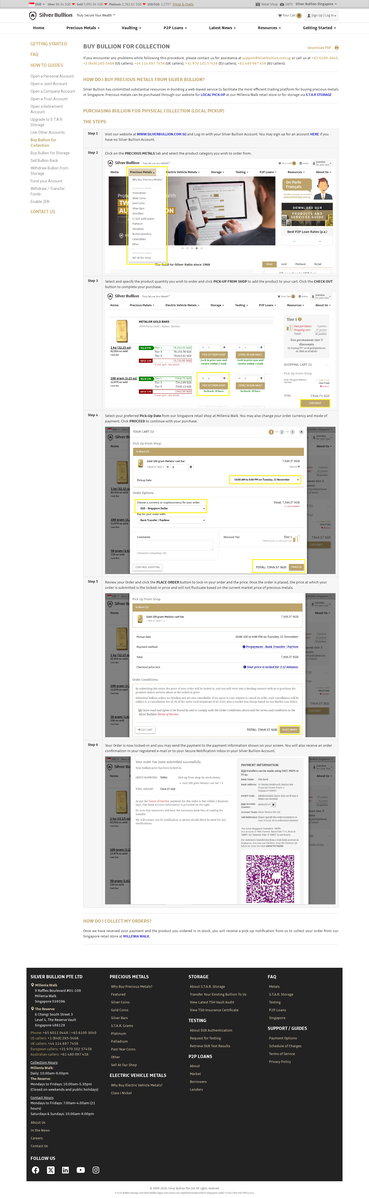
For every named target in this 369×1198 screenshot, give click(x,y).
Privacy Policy (280, 1062)
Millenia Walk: (42, 1068)
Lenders (196, 1090)
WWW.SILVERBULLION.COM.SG (161, 134)
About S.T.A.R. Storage (207, 987)
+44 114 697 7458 (149, 63)
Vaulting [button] (130, 28)
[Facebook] (35, 1172)
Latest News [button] (221, 28)
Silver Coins (120, 1002)
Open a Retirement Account (47, 109)
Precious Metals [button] (81, 28)
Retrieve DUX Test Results (210, 1046)
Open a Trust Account (49, 99)
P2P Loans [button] (174, 28)
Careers (37, 1138)
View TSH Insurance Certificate (214, 1010)
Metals (274, 987)
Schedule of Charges (285, 1046)
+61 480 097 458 (252, 63)
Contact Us (43, 211)
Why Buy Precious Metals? (131, 987)
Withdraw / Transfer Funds (48, 191)
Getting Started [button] (318, 28)
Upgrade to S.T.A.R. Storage (47, 122)
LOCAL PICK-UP (213, 95)
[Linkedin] (65, 1172)
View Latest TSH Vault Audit (212, 1002)
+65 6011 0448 (55, 1033)
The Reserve (44, 1009)
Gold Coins (119, 1010)
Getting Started (49, 44)
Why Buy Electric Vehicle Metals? (137, 1085)
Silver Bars (119, 1018)
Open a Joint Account (49, 84)
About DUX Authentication (211, 1030)
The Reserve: (41, 1079)
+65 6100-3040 (325, 58)
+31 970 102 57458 (201, 63)
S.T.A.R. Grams (122, 1026)
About (195, 1066)
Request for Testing (205, 1038)
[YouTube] (80, 1172)
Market (195, 1074)
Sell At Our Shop (124, 1065)
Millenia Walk (45, 985)
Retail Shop (269, 4)
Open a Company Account (53, 91)
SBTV (289, 4)
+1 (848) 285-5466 (98, 63)
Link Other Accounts (48, 132)
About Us (38, 1122)
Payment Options (283, 1038)
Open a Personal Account (52, 76)
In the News (40, 1130)
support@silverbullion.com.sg (266, 58)
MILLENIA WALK (136, 936)
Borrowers (198, 1082)
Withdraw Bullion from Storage (49, 171)
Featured (118, 994)
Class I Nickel (121, 1093)
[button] (321, 16)
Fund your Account (46, 181)
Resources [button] (268, 28)
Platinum (118, 1034)
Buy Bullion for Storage (50, 153)
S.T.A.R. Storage (281, 994)
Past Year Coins (123, 1049)
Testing (275, 1002)
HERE (314, 134)
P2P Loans (277, 1010)
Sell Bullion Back (44, 160)
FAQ (34, 54)
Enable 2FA (40, 201)
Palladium (119, 1041)
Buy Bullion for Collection (43, 143)
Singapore (277, 1018)
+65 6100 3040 (83, 1033)
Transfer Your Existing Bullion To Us (218, 994)
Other (115, 1057)
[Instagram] (96, 1172)
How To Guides (47, 65)
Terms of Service (282, 1054)
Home (38, 28)
